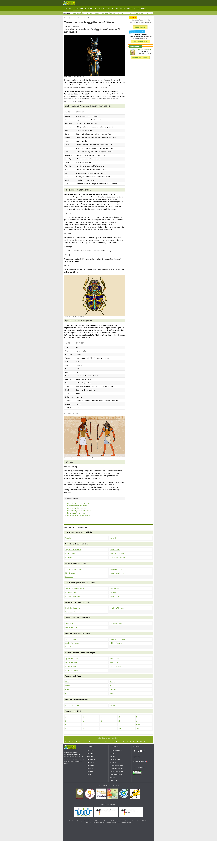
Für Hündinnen (70, 573)
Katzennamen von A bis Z (119, 557)
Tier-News (90, 774)
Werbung (112, 777)
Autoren (112, 756)
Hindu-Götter (114, 659)
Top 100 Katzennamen (73, 550)
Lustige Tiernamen (72, 643)
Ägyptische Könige (71, 662)
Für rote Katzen (115, 550)
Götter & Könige (87, 13)
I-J (101, 717)
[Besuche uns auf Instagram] (144, 750)
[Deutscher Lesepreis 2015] (101, 794)
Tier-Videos (90, 765)
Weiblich (68, 538)
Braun (67, 686)
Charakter (97, 13)
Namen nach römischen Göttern (78, 515)
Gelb (67, 690)
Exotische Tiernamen (72, 647)
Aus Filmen (69, 624)
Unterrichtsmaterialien (116, 765)
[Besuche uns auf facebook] (134, 750)
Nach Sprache (114, 13)
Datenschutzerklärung (116, 771)
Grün (67, 693)
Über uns (112, 753)
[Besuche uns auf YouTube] (141, 750)
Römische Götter (116, 666)
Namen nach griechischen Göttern (79, 511)
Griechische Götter (72, 670)
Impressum (113, 780)
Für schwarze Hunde (117, 573)
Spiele (136, 8)
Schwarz (113, 690)
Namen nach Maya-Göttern (76, 513)
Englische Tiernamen (72, 608)
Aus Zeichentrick (71, 627)
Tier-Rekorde (100, 8)
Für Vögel (113, 592)
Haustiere (89, 8)
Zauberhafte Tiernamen (118, 639)
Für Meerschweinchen (73, 596)
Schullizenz (113, 762)
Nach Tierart (77, 13)
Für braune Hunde (116, 569)
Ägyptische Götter (71, 659)
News (143, 8)
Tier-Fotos (90, 768)
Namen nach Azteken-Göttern (77, 506)
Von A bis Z (149, 13)
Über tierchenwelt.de (116, 750)
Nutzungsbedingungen (116, 768)
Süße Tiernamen (71, 639)
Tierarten (68, 8)
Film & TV (123, 13)
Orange (112, 682)
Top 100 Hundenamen (73, 569)
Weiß (111, 693)
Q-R (120, 728)
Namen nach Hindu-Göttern (76, 508)
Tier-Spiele (90, 771)
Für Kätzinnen (70, 554)
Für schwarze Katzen (117, 554)
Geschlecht (131, 13)
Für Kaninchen (70, 592)
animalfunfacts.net (138, 761)
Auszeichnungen (115, 759)
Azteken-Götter (70, 666)
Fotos (129, 8)
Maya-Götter (114, 662)
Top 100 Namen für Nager (74, 589)
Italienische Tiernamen (73, 612)
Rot (111, 686)
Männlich (113, 538)
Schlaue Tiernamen (116, 643)
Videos (122, 8)
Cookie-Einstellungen (116, 774)
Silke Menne (76, 26)
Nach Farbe (105, 13)
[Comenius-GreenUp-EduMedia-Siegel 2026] (80, 794)
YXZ (137, 728)
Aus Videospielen (116, 624)
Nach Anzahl (140, 13)
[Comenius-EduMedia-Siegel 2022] (90, 794)
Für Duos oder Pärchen (73, 705)
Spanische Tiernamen (117, 608)
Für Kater (68, 557)
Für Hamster (114, 589)
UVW (138, 725)
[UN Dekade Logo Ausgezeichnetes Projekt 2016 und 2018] (113, 794)
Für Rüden (69, 577)
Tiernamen (78, 8)
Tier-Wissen (113, 8)
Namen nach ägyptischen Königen (79, 503)
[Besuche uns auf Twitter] (137, 750)
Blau (67, 682)
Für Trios (113, 705)
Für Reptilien (114, 596)
